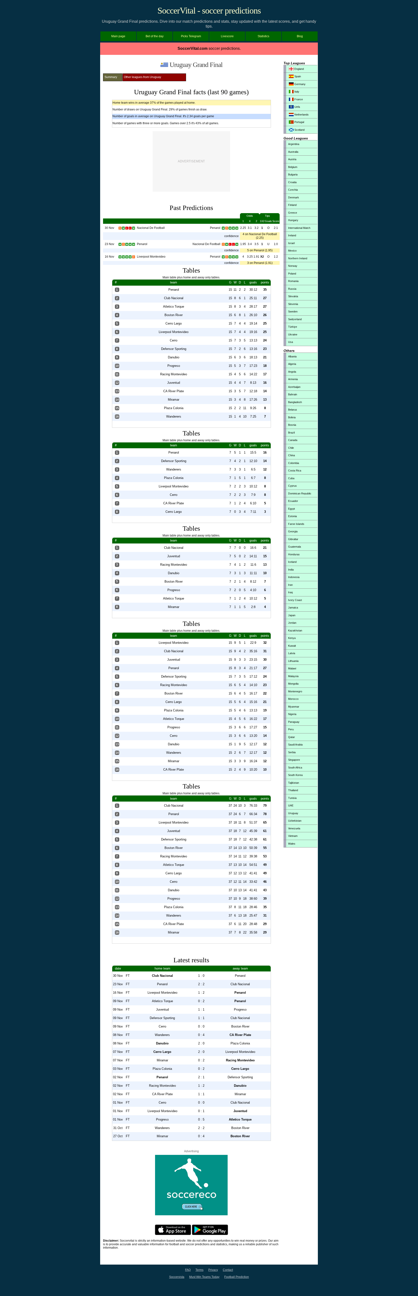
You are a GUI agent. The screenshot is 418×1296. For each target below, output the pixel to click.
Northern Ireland (297, 258)
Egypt (291, 508)
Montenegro (295, 691)
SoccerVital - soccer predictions (209, 10)
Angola (292, 371)
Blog (300, 36)
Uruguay (293, 813)
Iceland (292, 561)
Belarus (292, 409)
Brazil (291, 432)
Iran (290, 584)
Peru (291, 729)
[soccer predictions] (191, 1214)
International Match (299, 227)
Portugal (299, 122)
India (291, 569)
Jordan (292, 622)
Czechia (293, 189)
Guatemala (294, 546)
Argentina (293, 144)
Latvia (291, 653)
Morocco (293, 698)
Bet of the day (155, 36)
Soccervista (176, 1277)
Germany (300, 84)
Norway (292, 265)
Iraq (290, 592)
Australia (293, 151)
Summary (110, 77)
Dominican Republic (299, 493)
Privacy (213, 1270)
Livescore (227, 36)
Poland (292, 273)
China (291, 455)
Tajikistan (293, 782)
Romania (293, 281)
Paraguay (293, 721)
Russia (292, 288)
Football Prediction (236, 1277)
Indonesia (293, 577)
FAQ (188, 1270)
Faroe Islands (296, 523)
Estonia (292, 516)
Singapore (294, 759)
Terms (199, 1270)
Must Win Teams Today (204, 1277)
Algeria (292, 363)
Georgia (293, 531)
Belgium (292, 167)
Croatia (292, 182)
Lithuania (293, 660)
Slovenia (293, 304)
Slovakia (293, 296)
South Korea (295, 775)
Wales (291, 843)
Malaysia (293, 676)
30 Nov (109, 228)
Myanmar (293, 706)
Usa (290, 341)
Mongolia (293, 683)
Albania (292, 356)
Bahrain (292, 394)
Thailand (293, 790)
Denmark (293, 197)
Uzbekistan (294, 820)
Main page (118, 36)
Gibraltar (293, 539)
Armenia (293, 379)
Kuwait (292, 645)
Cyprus (292, 485)
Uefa (297, 106)
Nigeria (292, 714)
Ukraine (292, 334)
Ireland (292, 235)
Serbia (292, 752)
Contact (228, 1270)
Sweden (293, 311)
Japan (291, 615)
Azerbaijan (294, 386)
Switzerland (295, 319)
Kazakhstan (295, 630)
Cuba (291, 478)
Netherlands (301, 114)
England (299, 68)
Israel (291, 243)
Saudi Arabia (295, 744)
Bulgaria (293, 174)
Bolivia (292, 417)
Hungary (293, 220)
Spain (297, 76)
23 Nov (109, 244)
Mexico (292, 250)
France (298, 99)
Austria (292, 159)
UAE (290, 805)
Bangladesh (295, 402)
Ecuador (293, 501)
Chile (291, 447)
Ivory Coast (295, 600)
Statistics (263, 36)
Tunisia (292, 797)
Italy (296, 91)
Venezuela (294, 828)
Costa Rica (294, 470)
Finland (292, 204)
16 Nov (109, 256)
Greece (292, 212)
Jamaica (293, 607)
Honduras (294, 554)
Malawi (292, 668)
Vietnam (293, 835)
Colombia (293, 463)
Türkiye (292, 326)
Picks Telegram (191, 36)
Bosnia (292, 424)
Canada (292, 440)
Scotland (299, 129)
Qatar (291, 737)
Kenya (292, 638)
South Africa (295, 767)
